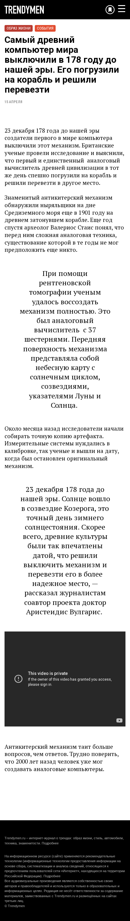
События (45, 28)
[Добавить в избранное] (110, 9)
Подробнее (50, 843)
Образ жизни (19, 28)
